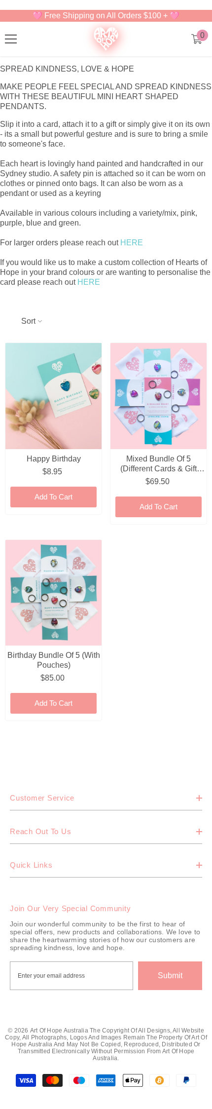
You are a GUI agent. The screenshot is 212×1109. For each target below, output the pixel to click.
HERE (131, 242)
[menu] (11, 39)
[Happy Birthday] (53, 396)
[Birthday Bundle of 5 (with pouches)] (53, 593)
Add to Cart (53, 497)
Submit (170, 975)
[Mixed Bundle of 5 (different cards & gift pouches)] (158, 396)
